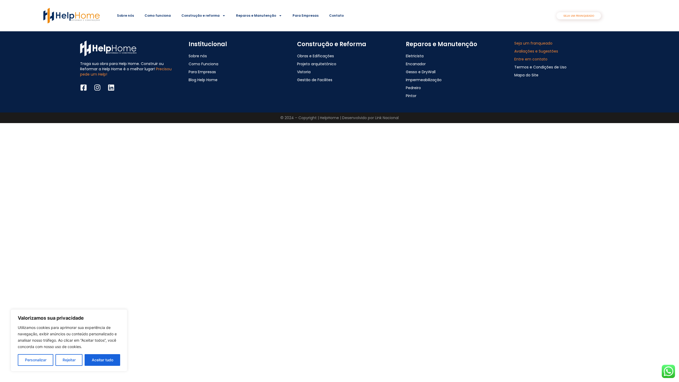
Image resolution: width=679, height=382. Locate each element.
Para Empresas (306, 15)
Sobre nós (125, 15)
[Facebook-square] (83, 87)
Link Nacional (387, 117)
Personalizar (35, 360)
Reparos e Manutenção (256, 15)
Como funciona (158, 15)
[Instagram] (97, 87)
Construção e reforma (200, 15)
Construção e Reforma (331, 44)
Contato (336, 15)
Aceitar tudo (102, 360)
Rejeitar (69, 360)
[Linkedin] (111, 87)
